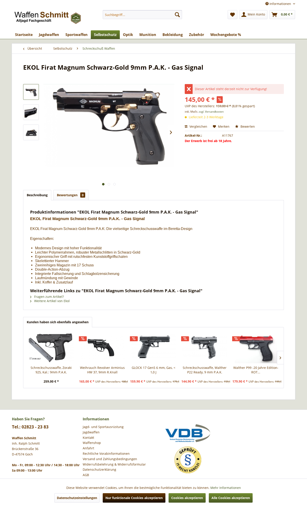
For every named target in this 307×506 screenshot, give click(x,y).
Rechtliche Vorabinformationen (106, 453)
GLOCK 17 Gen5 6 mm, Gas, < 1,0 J (153, 370)
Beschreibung (37, 195)
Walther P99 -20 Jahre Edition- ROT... (255, 370)
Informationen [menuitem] (280, 4)
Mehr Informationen (225, 488)
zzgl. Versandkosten (211, 112)
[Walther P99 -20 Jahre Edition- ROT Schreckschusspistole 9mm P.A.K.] (255, 347)
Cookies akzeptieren (187, 498)
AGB (86, 475)
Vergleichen (198, 126)
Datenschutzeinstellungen (77, 498)
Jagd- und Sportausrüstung (103, 427)
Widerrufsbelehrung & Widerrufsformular (114, 464)
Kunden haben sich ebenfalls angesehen (58, 322)
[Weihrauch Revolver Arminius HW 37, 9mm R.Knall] (102, 347)
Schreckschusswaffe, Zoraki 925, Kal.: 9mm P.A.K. (51, 370)
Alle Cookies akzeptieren (230, 498)
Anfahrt (88, 448)
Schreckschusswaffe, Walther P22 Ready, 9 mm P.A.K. (205, 370)
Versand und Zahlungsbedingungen (110, 459)
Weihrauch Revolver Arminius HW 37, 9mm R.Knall (102, 370)
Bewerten (247, 126)
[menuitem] (142, 14)
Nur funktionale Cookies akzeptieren (134, 498)
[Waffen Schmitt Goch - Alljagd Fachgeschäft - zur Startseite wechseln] (48, 19)
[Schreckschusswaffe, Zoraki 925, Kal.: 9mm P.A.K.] (51, 347)
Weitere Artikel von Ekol (51, 301)
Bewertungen (70, 195)
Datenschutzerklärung (99, 469)
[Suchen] (177, 14)
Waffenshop (92, 443)
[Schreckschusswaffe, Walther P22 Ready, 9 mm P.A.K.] (204, 347)
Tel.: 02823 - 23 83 (30, 427)
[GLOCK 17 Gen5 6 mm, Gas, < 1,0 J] (153, 347)
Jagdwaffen (91, 432)
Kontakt (88, 437)
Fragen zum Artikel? (48, 296)
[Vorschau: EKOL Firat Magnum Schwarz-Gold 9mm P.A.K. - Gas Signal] (31, 92)
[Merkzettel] (232, 14)
